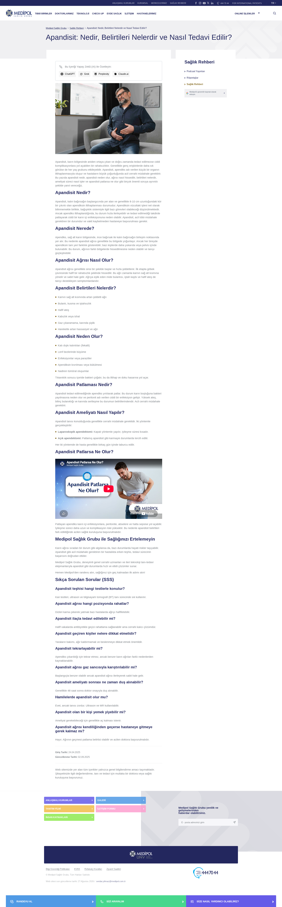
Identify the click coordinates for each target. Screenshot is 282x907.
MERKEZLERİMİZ (159, 3)
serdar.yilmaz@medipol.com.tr (111, 881)
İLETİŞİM (129, 13)
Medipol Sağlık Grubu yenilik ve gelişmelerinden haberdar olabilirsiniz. (198, 810)
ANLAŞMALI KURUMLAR (123, 3)
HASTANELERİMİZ (146, 13)
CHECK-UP (98, 13)
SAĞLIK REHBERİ (178, 3)
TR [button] (272, 3)
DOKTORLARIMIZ (64, 13)
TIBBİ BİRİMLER (43, 13)
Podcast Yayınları (196, 71)
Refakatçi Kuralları (93, 869)
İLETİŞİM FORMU (106, 808)
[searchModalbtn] (273, 12)
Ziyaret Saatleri (113, 869)
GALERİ (101, 800)
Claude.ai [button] (123, 74)
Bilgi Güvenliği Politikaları (58, 869)
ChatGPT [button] (70, 74)
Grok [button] (86, 74)
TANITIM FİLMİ (53, 808)
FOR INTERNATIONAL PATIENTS (247, 3)
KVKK (77, 869)
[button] (205, 93)
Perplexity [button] (104, 74)
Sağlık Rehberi (195, 84)
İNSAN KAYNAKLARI (57, 817)
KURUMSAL (142, 3)
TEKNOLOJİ (83, 13)
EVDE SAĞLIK (114, 13)
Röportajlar (192, 78)
